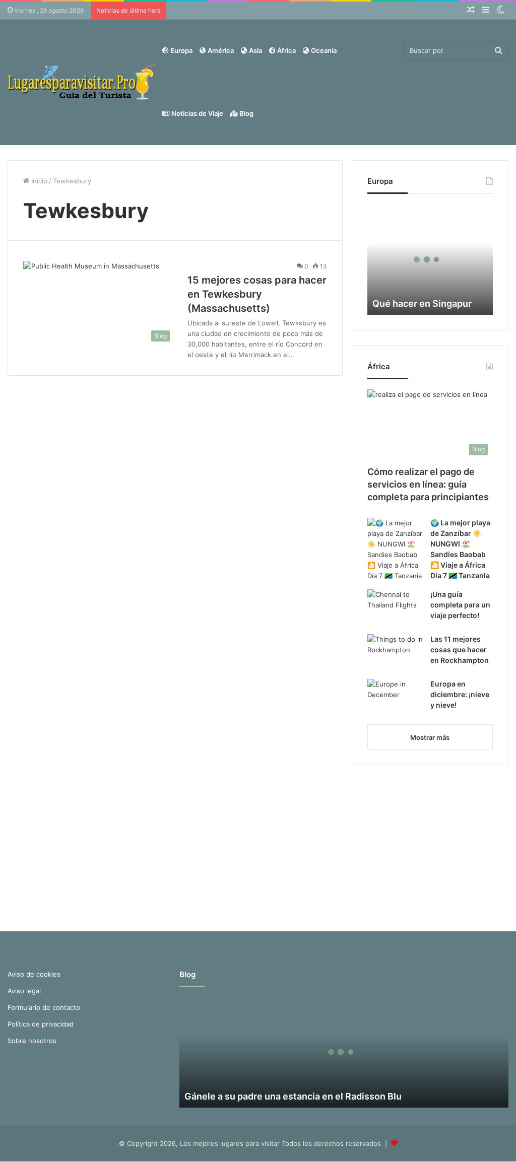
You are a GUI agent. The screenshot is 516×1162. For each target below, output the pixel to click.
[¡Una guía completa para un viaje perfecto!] (395, 608)
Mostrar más (429, 737)
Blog (245, 113)
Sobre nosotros (32, 1041)
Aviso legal (24, 991)
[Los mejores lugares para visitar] (83, 81)
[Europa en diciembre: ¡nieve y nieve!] (395, 698)
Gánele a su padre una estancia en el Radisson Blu (293, 1096)
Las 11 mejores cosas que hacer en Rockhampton (459, 649)
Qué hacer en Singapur (422, 303)
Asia (254, 50)
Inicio (38, 181)
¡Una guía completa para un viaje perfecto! (460, 605)
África (286, 50)
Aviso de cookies (34, 974)
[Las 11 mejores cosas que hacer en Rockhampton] (395, 653)
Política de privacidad (41, 1024)
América (220, 50)
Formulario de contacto (44, 1007)
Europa (180, 50)
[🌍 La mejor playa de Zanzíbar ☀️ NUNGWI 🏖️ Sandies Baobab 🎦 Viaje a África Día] (395, 549)
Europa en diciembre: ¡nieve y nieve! (459, 694)
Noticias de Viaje (196, 113)
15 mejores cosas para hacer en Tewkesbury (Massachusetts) (257, 294)
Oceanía (323, 50)
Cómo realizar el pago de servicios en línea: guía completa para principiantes (428, 484)
